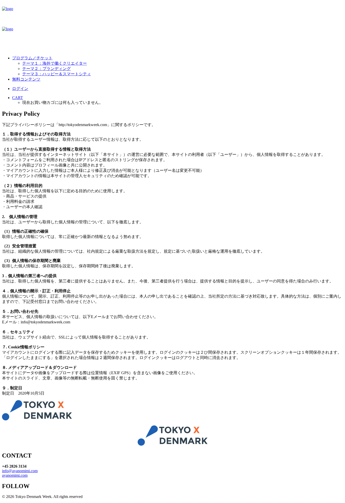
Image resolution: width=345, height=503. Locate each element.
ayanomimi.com (15, 475)
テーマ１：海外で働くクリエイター (54, 63)
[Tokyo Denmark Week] (172, 27)
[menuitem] (177, 66)
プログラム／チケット (32, 58)
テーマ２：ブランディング (46, 68)
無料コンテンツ (26, 79)
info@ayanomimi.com (20, 471)
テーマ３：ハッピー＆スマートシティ (56, 74)
